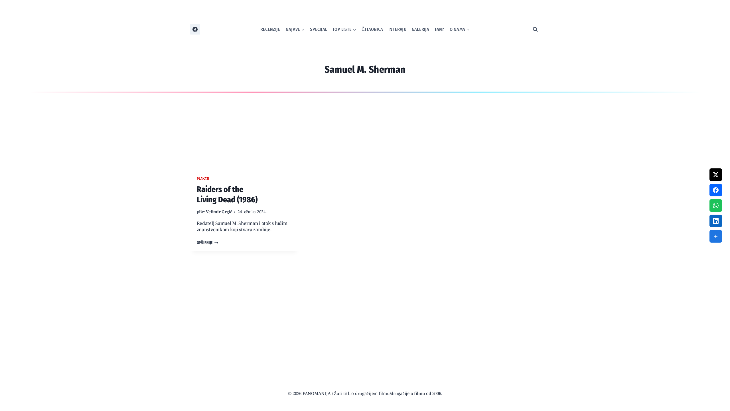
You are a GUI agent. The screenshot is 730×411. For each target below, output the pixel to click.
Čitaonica (372, 29)
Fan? (439, 29)
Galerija (420, 29)
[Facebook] (195, 29)
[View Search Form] (535, 29)
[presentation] (244, 135)
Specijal (318, 29)
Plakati (203, 178)
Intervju (397, 29)
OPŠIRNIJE (207, 243)
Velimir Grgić (219, 212)
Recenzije (270, 29)
